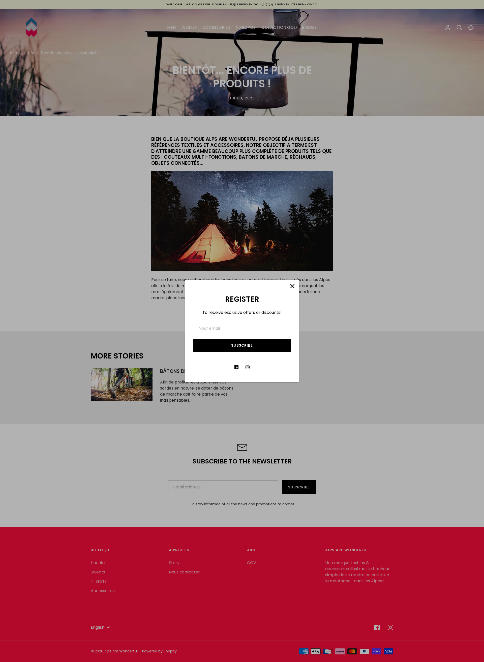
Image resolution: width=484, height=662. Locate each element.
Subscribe (242, 345)
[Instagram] (247, 367)
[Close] (292, 286)
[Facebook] (236, 367)
